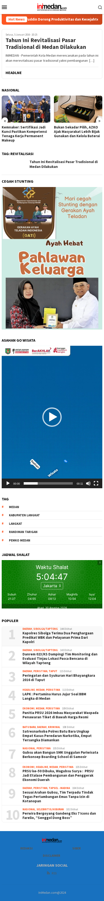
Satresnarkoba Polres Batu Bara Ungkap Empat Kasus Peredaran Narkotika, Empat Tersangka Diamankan (57, 735)
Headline (28, 689)
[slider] (48, 483)
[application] (52, 417)
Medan (40, 689)
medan (14, 507)
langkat (15, 524)
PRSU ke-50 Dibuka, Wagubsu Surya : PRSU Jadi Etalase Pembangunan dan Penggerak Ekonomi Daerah (58, 775)
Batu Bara (29, 727)
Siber (76, 848)
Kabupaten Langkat (24, 515)
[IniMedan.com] (52, 6)
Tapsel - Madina (59, 788)
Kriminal (54, 727)
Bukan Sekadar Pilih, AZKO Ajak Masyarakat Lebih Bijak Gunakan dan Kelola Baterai (77, 131)
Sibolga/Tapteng (45, 629)
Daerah (27, 629)
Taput (53, 671)
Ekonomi (28, 708)
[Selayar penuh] (96, 483)
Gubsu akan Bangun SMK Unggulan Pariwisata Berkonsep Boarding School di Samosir (60, 754)
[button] (52, 417)
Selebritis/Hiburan (50, 809)
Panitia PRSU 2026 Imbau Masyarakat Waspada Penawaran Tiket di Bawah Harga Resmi (60, 715)
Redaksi (26, 848)
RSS (54, 873)
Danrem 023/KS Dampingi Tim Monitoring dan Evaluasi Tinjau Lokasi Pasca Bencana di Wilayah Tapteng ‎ (59, 658)
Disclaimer (51, 856)
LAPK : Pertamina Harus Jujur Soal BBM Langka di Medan (54, 696)
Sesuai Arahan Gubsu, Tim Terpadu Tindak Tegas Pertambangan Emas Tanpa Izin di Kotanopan (57, 796)
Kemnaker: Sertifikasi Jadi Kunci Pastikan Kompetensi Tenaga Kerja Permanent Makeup (24, 134)
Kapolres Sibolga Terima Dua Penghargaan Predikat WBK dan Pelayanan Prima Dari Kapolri (58, 637)
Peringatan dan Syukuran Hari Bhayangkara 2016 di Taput (58, 677)
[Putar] (8, 483)
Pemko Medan (19, 540)
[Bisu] (88, 483)
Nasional (28, 748)
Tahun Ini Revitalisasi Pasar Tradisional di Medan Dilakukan (46, 44)
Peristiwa (40, 671)
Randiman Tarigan (23, 532)
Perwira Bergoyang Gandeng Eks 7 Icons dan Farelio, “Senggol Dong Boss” (59, 815)
